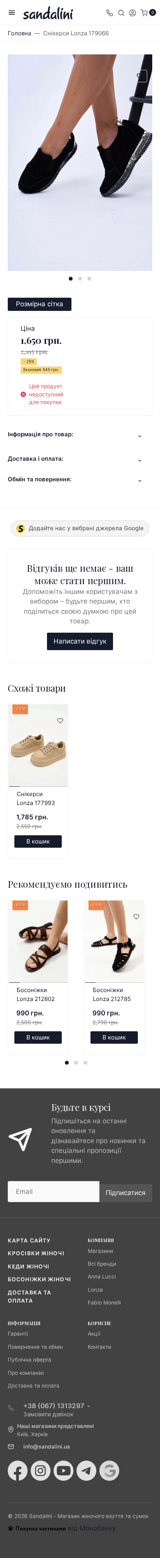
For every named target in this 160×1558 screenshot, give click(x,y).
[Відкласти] (60, 721)
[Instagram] (40, 1471)
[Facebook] (18, 1471)
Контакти (99, 1347)
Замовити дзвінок (48, 1414)
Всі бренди (102, 1264)
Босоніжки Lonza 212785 (112, 994)
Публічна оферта (29, 1360)
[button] (70, 279)
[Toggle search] (121, 12)
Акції (94, 1334)
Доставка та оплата (33, 1386)
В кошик (38, 841)
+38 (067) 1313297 (53, 1406)
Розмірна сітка (39, 304)
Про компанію (26, 1373)
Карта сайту (29, 1240)
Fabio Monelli (104, 1302)
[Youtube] (63, 1471)
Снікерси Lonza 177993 (36, 798)
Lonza (95, 1290)
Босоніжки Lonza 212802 (36, 994)
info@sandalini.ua (46, 1446)
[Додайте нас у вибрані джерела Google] (109, 1471)
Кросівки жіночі (36, 1253)
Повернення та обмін (35, 1347)
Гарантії (18, 1334)
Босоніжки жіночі (39, 1279)
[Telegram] (86, 1471)
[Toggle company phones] (109, 12)
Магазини (100, 1251)
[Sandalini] (48, 12)
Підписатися (126, 1193)
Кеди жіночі (28, 1266)
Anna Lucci (102, 1276)
